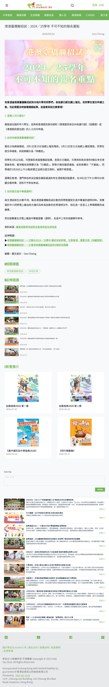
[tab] (7, 15)
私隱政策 (8, 651)
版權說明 (45, 647)
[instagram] (6, 637)
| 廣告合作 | (33, 647)
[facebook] (70, 637)
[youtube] (38, 637)
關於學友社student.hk (15, 647)
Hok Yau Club (23, 675)
